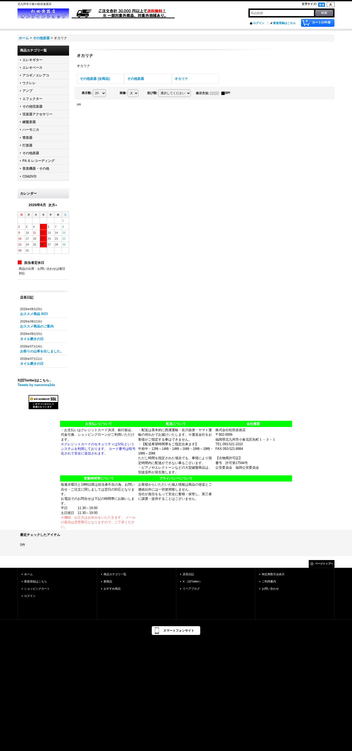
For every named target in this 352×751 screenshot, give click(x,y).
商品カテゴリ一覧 (115, 574)
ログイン (258, 22)
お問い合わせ (270, 588)
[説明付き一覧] (227, 93)
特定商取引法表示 (273, 574)
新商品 (108, 581)
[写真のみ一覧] (215, 93)
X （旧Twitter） (192, 581)
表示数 (87, 93)
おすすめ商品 (112, 588)
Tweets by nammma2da (36, 385)
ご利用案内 (269, 581)
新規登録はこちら (284, 22)
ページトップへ (324, 563)
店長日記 (188, 574)
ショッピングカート (37, 588)
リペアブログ (191, 588)
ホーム (28, 574)
